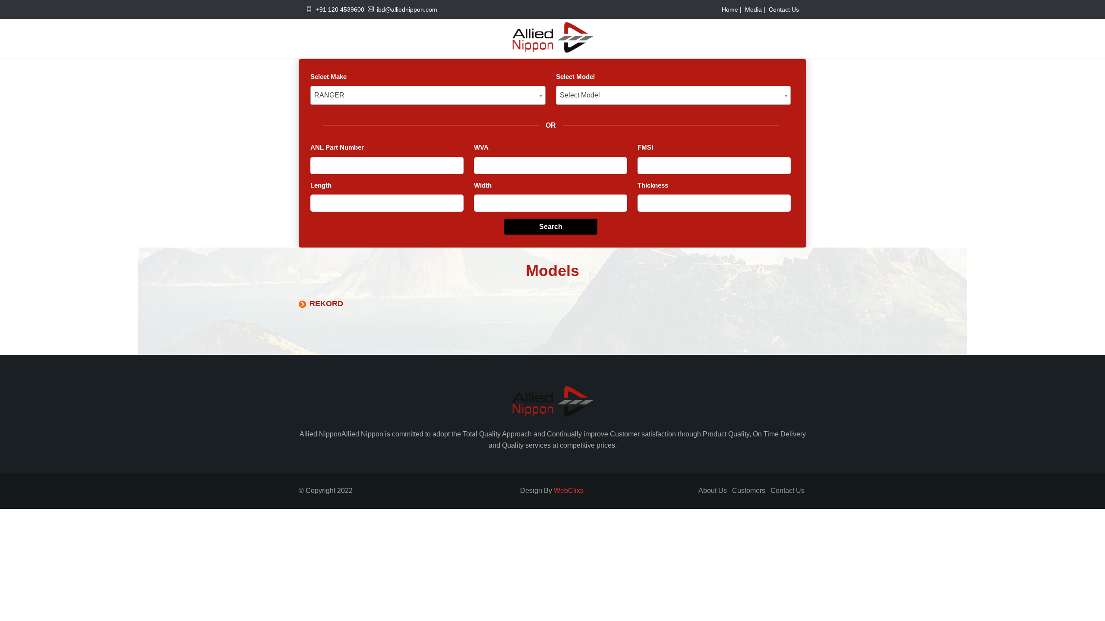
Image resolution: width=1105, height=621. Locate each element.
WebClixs (569, 490)
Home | (732, 9)
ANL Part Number (337, 147)
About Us (712, 490)
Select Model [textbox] (580, 95)
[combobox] (428, 95)
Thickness (653, 185)
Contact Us (784, 9)
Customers (748, 490)
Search (550, 226)
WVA (481, 147)
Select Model (575, 76)
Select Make (328, 76)
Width (483, 185)
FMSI (645, 147)
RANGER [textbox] (329, 95)
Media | (756, 9)
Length (321, 185)
